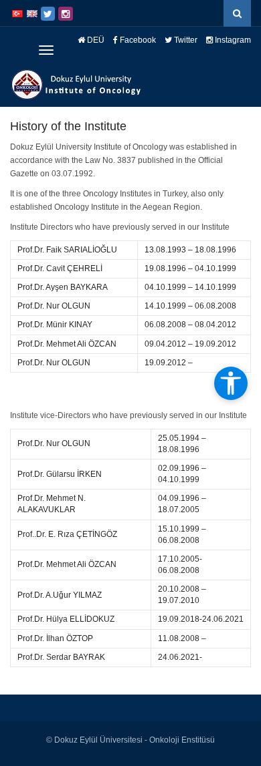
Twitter (184, 40)
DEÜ (94, 40)
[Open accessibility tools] (231, 383)
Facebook (137, 40)
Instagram (232, 40)
